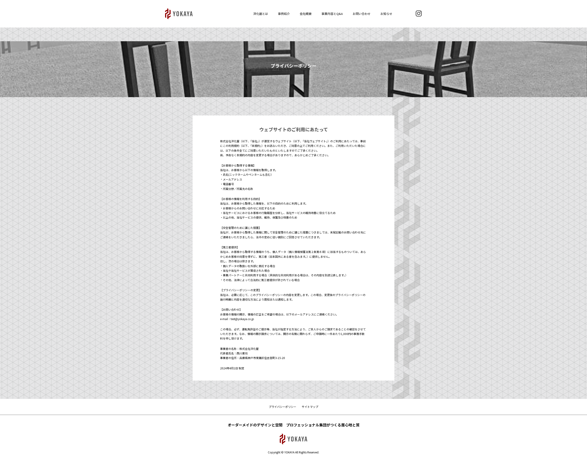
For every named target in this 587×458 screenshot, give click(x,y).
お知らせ (386, 13)
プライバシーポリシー (282, 407)
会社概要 (306, 13)
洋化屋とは (260, 13)
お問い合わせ (362, 13)
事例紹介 (284, 13)
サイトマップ (310, 407)
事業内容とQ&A (332, 13)
